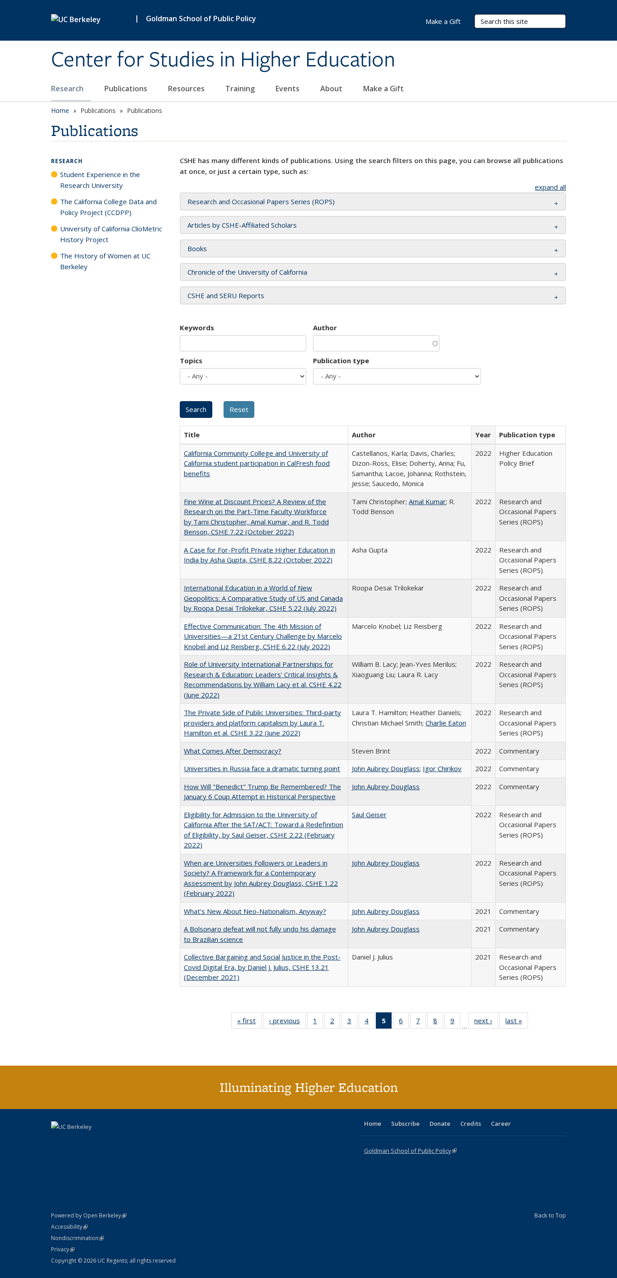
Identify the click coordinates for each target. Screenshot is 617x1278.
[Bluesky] (129, 1142)
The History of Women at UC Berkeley (105, 261)
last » (516, 1022)
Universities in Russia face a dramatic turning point (262, 768)
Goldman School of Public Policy (201, 18)
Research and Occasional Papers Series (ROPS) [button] (261, 201)
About (332, 89)
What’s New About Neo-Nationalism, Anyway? (255, 911)
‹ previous (287, 1022)
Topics (191, 360)
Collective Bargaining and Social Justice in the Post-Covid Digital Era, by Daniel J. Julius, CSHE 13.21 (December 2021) (262, 967)
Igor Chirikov (442, 768)
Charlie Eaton (445, 722)
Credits (470, 1123)
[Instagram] (112, 1142)
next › (486, 1022)
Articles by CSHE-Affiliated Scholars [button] (242, 224)
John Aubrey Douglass (386, 768)
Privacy (63, 1249)
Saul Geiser (369, 814)
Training (241, 89)
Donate (440, 1123)
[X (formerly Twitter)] (59, 1142)
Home (60, 110)
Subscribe (405, 1123)
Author (325, 327)
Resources (187, 89)
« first (249, 1022)
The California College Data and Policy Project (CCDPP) (108, 207)
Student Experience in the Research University (100, 180)
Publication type (341, 360)
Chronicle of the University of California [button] (247, 271)
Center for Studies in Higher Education (223, 60)
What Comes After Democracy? (232, 750)
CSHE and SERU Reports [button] (225, 295)
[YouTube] (94, 1142)
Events (288, 89)
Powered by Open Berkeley (88, 1215)
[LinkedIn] (76, 1142)
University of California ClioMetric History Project (111, 234)
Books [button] (197, 248)
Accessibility (69, 1227)
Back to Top (550, 1215)
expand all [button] (550, 187)
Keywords (197, 327)
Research (68, 89)
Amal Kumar (427, 501)
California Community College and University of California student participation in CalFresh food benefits (257, 463)
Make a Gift (383, 89)
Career (501, 1123)
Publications (126, 89)
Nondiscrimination (77, 1238)
